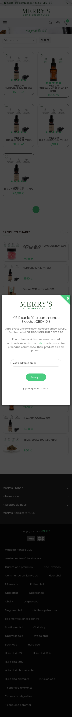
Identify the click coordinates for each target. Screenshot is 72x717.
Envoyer (36, 377)
